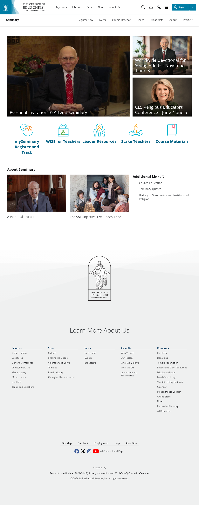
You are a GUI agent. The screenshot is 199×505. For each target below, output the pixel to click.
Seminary (12, 20)
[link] (27, 139)
